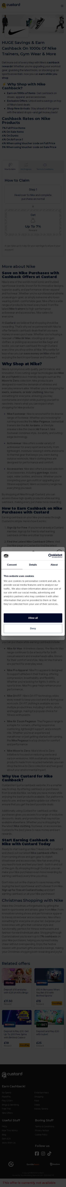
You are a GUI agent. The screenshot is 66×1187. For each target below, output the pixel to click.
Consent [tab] (12, 564)
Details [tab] (33, 564)
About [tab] (54, 564)
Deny (33, 628)
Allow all (33, 617)
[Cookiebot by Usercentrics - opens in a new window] (48, 556)
